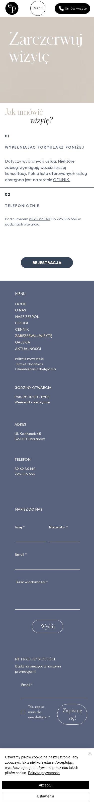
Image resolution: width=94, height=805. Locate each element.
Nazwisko (58, 527)
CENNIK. (61, 179)
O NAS (20, 310)
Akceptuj (45, 784)
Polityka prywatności (44, 772)
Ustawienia (45, 795)
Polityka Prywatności (29, 359)
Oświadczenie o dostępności (35, 369)
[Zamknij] (87, 756)
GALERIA (22, 342)
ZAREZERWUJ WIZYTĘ (33, 335)
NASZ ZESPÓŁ (27, 316)
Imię (20, 527)
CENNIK (22, 329)
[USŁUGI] (74, 323)
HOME (20, 304)
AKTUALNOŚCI (28, 349)
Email (21, 554)
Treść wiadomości (31, 582)
